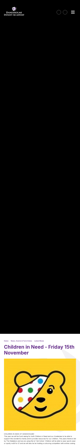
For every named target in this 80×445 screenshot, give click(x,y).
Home (6, 341)
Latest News (39, 341)
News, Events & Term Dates (21, 341)
